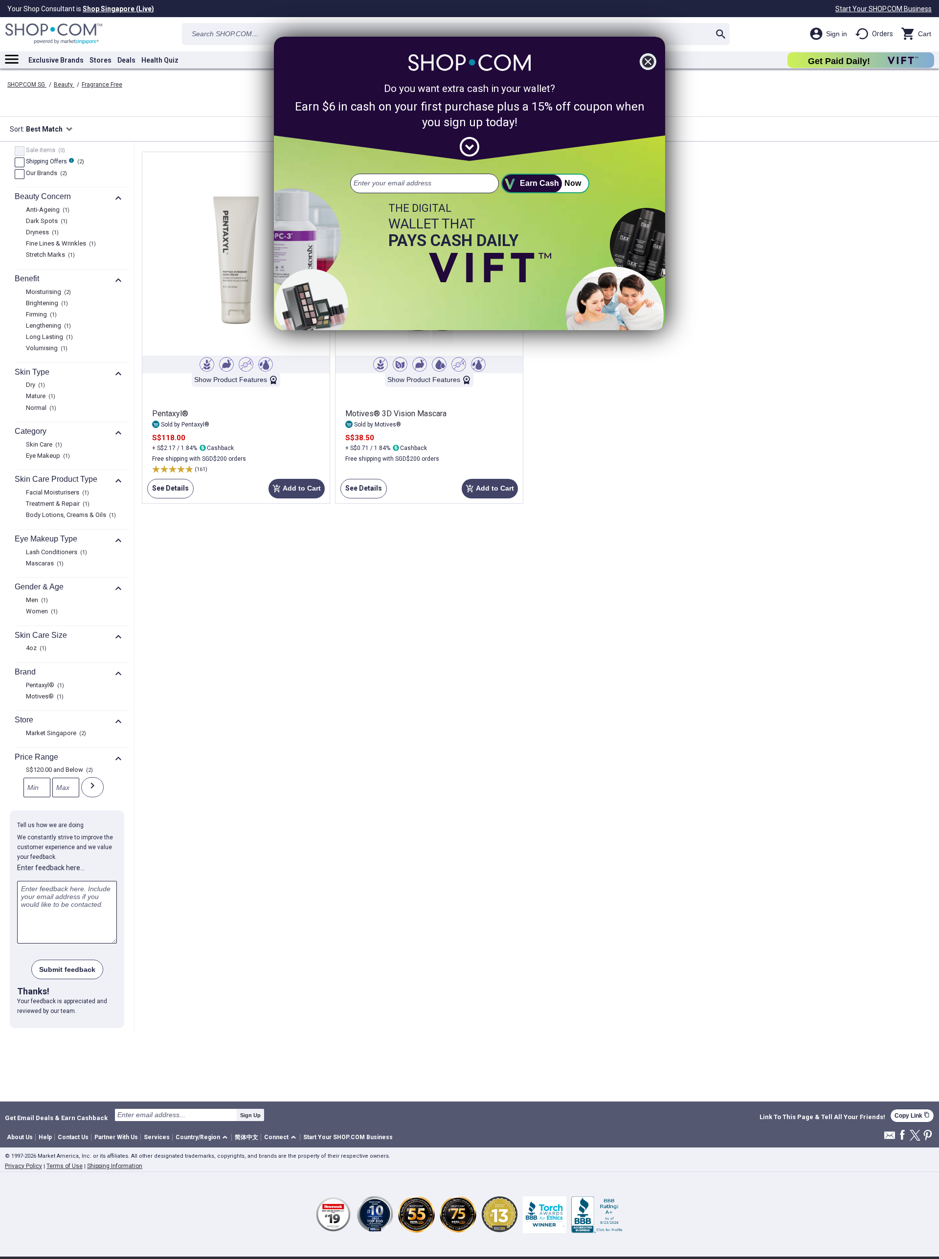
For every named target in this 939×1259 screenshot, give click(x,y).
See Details (168, 488)
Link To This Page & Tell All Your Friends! (822, 1117)
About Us (20, 1137)
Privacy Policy (23, 1166)
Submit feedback (67, 969)
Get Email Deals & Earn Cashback (56, 1117)
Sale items (44, 150)
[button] (203, 1137)
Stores (100, 60)
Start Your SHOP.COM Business (883, 8)
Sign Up (250, 1115)
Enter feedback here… (51, 867)
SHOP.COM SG (26, 84)
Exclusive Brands (56, 60)
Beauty (64, 84)
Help (45, 1137)
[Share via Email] (889, 1138)
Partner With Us (116, 1137)
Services (157, 1137)
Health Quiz (160, 60)
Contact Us (73, 1137)
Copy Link (912, 1115)
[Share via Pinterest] (927, 1136)
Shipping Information (114, 1166)
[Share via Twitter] (915, 1136)
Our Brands (45, 173)
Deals (126, 60)
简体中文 (246, 1137)
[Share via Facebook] (902, 1135)
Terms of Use (64, 1166)
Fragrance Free (102, 84)
